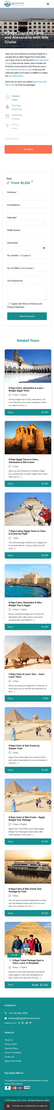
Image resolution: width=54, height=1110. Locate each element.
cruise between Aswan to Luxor (18, 69)
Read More (28, 149)
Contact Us (9, 1057)
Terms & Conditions (13, 1052)
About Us (9, 1040)
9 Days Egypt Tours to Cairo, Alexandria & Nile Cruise (24, 460)
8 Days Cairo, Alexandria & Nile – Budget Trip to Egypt (26, 603)
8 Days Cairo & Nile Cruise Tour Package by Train (25, 890)
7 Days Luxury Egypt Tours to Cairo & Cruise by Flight (27, 532)
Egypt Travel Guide (13, 1061)
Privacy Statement (15, 307)
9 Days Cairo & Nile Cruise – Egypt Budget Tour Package (27, 818)
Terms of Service (30, 304)
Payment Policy (11, 1048)
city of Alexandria (15, 76)
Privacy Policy (11, 1044)
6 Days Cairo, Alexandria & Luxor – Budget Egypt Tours (27, 389)
